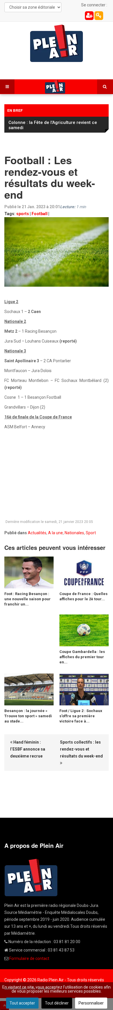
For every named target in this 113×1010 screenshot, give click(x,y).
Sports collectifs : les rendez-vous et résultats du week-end (81, 749)
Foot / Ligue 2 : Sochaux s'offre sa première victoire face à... (80, 716)
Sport (91, 532)
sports (22, 213)
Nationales (74, 532)
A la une (55, 532)
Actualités (37, 532)
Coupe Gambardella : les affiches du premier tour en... (82, 656)
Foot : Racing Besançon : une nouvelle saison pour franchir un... (27, 599)
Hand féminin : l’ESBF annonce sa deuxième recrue (27, 749)
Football (40, 213)
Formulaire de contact (29, 958)
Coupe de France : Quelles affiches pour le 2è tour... (83, 596)
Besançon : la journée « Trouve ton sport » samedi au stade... (28, 716)
